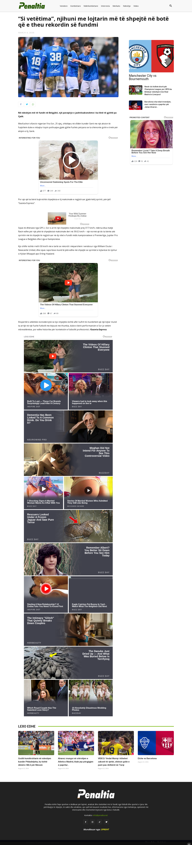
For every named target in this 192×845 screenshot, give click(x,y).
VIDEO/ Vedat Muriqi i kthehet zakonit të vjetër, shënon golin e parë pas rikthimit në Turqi (114, 761)
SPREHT (105, 829)
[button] (160, 6)
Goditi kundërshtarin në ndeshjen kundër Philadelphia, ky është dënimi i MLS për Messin (34, 761)
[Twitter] (26, 104)
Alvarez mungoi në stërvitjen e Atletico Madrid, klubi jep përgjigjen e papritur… (75, 761)
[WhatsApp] (32, 104)
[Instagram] (92, 821)
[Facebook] (20, 104)
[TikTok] (99, 821)
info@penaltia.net (100, 815)
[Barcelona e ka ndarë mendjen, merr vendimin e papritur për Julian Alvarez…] (135, 105)
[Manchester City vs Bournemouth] (151, 56)
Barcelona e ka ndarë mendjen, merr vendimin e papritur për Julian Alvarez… (157, 104)
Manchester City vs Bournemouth (142, 77)
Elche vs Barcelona (147, 758)
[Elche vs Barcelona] (156, 743)
